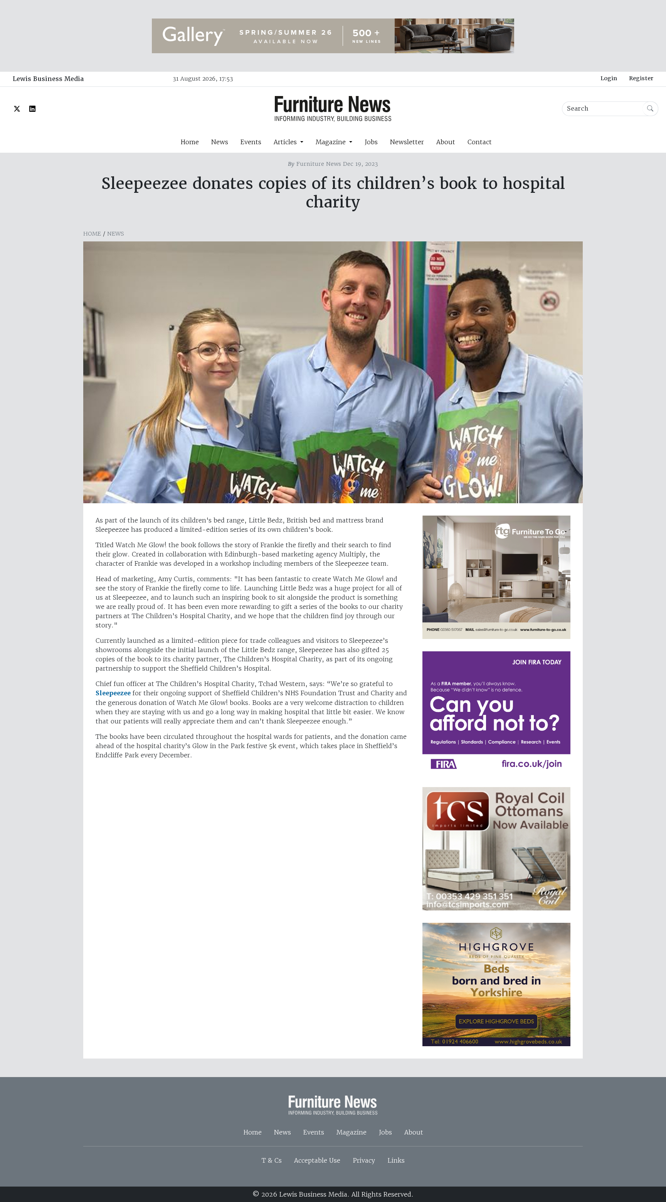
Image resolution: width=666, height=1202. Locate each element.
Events (250, 142)
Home (189, 142)
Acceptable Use (317, 1160)
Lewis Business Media (48, 79)
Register (641, 78)
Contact (480, 142)
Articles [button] (286, 142)
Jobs (371, 142)
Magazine (351, 1132)
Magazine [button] (332, 142)
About (445, 142)
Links (396, 1160)
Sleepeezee (113, 693)
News (219, 142)
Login (608, 78)
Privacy (364, 1160)
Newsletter (407, 142)
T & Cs (272, 1160)
